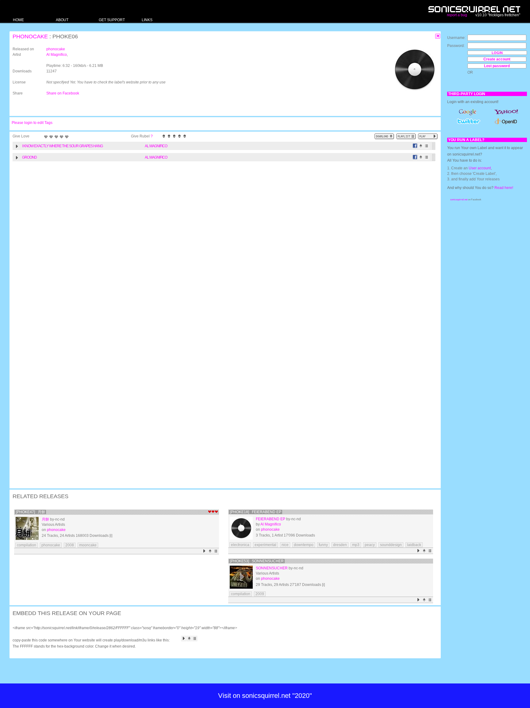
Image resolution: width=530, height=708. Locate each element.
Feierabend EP (270, 519)
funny (323, 545)
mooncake (88, 545)
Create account (496, 59)
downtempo (303, 545)
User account (480, 168)
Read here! (503, 188)
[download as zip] (384, 136)
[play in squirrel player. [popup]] (428, 136)
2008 (69, 545)
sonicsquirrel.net (458, 199)
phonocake (30, 36)
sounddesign (391, 545)
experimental (265, 545)
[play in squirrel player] (27, 528)
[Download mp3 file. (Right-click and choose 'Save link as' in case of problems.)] (421, 146)
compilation (26, 545)
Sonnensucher (272, 568)
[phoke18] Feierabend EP (255, 512)
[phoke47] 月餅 (30, 512)
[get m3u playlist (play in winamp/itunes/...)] (406, 136)
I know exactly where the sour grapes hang (62, 146)
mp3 (355, 545)
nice (285, 545)
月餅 (45, 519)
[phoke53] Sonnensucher (257, 561)
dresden (340, 545)
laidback (414, 545)
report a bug (457, 15)
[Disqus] (222, 244)
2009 (259, 594)
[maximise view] (438, 36)
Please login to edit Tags (32, 123)
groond (29, 157)
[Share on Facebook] (415, 146)
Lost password (497, 66)
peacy (370, 545)
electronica (240, 545)
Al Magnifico (56, 54)
